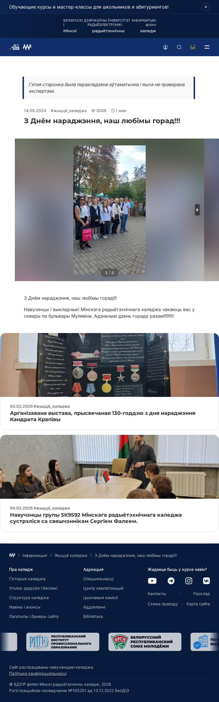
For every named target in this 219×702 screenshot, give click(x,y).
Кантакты (157, 593)
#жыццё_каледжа (69, 110)
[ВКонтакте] (206, 581)
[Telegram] (171, 581)
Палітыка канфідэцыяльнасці (37, 673)
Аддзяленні (94, 606)
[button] (197, 210)
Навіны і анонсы (24, 606)
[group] (45, 642)
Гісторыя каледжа (27, 578)
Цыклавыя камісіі (100, 597)
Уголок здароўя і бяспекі (33, 588)
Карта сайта (198, 603)
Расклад (201, 593)
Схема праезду (163, 603)
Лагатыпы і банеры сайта (33, 616)
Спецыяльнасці (98, 578)
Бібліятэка (93, 616)
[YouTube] (152, 581)
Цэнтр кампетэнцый (103, 588)
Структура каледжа (29, 597)
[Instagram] (188, 581)
